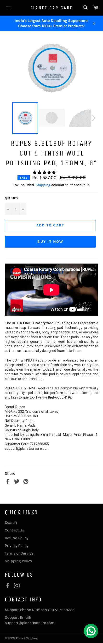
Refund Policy (16, 538)
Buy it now (50, 241)
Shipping (43, 185)
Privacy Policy (16, 545)
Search (11, 522)
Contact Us (14, 530)
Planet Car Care (51, 8)
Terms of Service (19, 553)
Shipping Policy (18, 561)
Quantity (11, 198)
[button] (45, 172)
